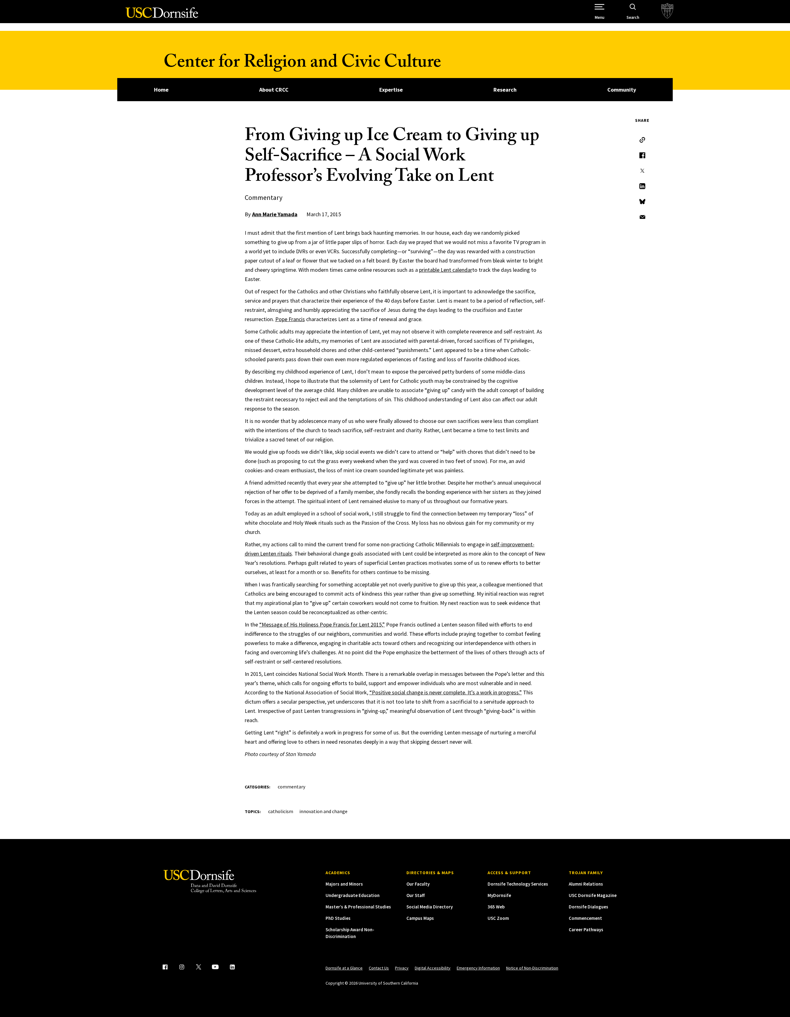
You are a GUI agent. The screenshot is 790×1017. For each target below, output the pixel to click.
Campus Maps (420, 918)
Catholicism (280, 811)
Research (505, 89)
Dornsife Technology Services (518, 884)
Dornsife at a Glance (344, 968)
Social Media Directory (429, 907)
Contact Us (379, 968)
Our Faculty (418, 884)
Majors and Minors (344, 884)
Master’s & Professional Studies (358, 907)
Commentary (291, 786)
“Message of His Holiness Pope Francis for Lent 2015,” (322, 624)
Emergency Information (478, 968)
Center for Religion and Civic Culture (302, 64)
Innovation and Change (323, 811)
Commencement (585, 918)
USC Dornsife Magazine (593, 895)
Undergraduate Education (353, 895)
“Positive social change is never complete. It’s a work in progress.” (445, 692)
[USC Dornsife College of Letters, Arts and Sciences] (162, 16)
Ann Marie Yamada (274, 214)
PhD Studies (338, 918)
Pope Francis (290, 319)
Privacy (402, 968)
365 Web (496, 907)
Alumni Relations (586, 884)
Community (621, 89)
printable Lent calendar (445, 269)
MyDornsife (499, 895)
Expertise (391, 89)
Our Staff (415, 895)
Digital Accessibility (433, 968)
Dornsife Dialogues (588, 907)
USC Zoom (498, 918)
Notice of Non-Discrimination (532, 968)
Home (161, 89)
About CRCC (274, 89)
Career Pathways (586, 929)
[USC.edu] (667, 11)
